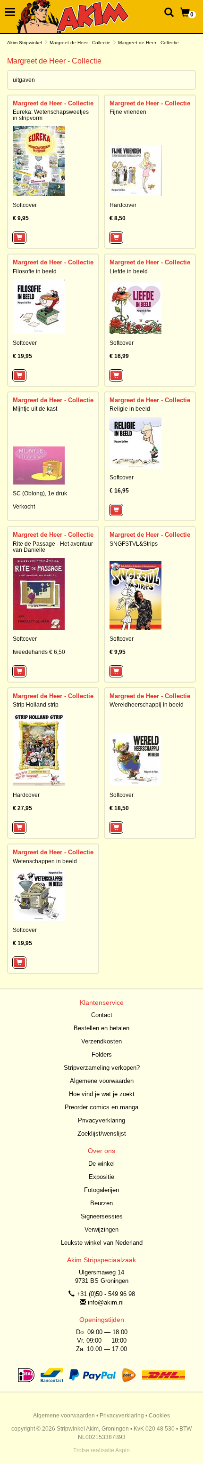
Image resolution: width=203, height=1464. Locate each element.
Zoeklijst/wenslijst (101, 1133)
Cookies (159, 1415)
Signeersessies (102, 1216)
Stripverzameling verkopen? (102, 1067)
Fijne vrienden (128, 112)
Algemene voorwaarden (102, 1080)
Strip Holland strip (36, 704)
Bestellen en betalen (101, 1028)
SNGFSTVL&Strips (134, 544)
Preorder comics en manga (101, 1107)
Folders (102, 1054)
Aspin (122, 1450)
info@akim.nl (106, 1302)
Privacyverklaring (101, 1120)
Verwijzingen (101, 1229)
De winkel (101, 1163)
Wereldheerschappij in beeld (147, 704)
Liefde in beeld (129, 271)
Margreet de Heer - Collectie (80, 42)
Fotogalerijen (101, 1189)
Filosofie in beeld (35, 271)
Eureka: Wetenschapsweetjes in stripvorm (51, 115)
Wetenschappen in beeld (45, 861)
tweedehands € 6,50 (39, 652)
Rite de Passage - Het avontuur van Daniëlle (53, 547)
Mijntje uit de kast (35, 409)
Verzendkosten (101, 1041)
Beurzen (101, 1203)
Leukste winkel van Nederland (102, 1242)
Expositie (101, 1176)
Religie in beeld (130, 409)
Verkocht (24, 506)
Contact (101, 1014)
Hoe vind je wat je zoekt (102, 1094)
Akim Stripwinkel (24, 42)
